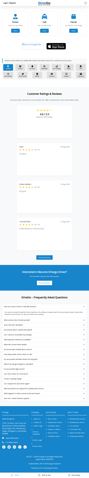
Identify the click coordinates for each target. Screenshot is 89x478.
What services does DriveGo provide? (17, 320)
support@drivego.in (12, 438)
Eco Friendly (22, 76)
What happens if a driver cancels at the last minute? (22, 393)
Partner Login (37, 440)
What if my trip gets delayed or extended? (18, 364)
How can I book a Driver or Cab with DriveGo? (20, 307)
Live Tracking (57, 68)
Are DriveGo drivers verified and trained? (18, 330)
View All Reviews (44, 257)
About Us (37, 419)
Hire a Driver (52, 419)
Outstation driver (54, 426)
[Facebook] (3, 446)
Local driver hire (75, 429)
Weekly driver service (77, 422)
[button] (9, 3)
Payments (81, 76)
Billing (37, 76)
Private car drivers (54, 429)
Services (51, 76)
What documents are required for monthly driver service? (24, 389)
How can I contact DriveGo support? (16, 398)
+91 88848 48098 (11, 442)
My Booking (76, 475)
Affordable (44, 68)
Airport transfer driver (77, 433)
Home (16, 475)
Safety (69, 68)
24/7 (81, 68)
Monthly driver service (77, 419)
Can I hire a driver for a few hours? (16, 374)
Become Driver (44, 283)
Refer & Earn (46, 475)
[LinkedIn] (14, 446)
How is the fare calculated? (13, 325)
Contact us (37, 422)
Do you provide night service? (14, 369)
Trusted (20, 68)
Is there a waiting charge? (13, 379)
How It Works (8, 76)
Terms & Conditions (36, 433)
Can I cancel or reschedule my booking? (18, 335)
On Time (32, 68)
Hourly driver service (55, 422)
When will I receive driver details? (15, 344)
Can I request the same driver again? (17, 384)
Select (15, 31)
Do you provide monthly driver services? (18, 349)
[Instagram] (19, 446)
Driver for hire (53, 433)
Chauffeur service (54, 436)
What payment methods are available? (17, 340)
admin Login (38, 426)
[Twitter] (9, 446)
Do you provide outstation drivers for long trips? (21, 359)
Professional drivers (77, 436)
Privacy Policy (37, 446)
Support (66, 76)
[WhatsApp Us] (25, 446)
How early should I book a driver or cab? (18, 354)
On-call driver (74, 426)
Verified (8, 68)
